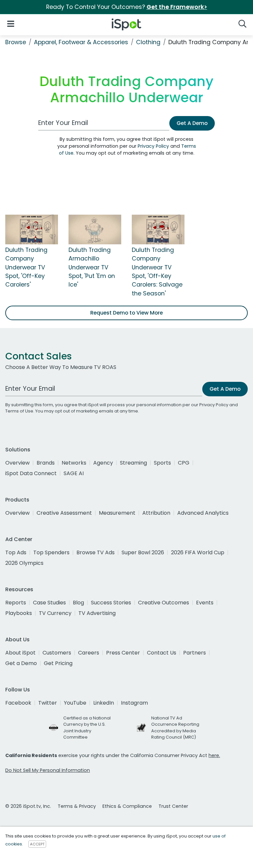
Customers (56, 652)
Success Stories (111, 602)
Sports (162, 463)
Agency (103, 463)
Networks (74, 463)
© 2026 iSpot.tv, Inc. (28, 806)
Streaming (133, 463)
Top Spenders (51, 552)
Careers (88, 652)
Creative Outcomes (163, 602)
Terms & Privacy (77, 806)
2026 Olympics (24, 563)
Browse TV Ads (95, 552)
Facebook (18, 703)
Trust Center (173, 806)
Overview (17, 463)
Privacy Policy (153, 146)
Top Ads (15, 552)
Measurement (117, 513)
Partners (194, 652)
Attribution (156, 513)
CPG (183, 463)
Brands (46, 463)
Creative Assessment (64, 513)
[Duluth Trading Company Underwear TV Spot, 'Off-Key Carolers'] (31, 229)
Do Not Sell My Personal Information (47, 770)
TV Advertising (97, 613)
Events (204, 602)
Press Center (123, 652)
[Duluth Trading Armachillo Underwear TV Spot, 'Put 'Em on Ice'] (95, 229)
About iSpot (20, 652)
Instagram (134, 703)
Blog (78, 602)
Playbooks (18, 613)
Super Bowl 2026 (143, 552)
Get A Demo (192, 123)
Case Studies (49, 602)
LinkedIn (103, 703)
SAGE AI (74, 473)
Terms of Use (19, 411)
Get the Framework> (177, 7)
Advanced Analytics (203, 513)
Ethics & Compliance (127, 806)
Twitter (47, 703)
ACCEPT (37, 844)
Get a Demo (21, 663)
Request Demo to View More (126, 313)
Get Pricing (58, 663)
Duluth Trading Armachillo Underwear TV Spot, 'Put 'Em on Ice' (92, 267)
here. (214, 755)
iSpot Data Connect (31, 473)
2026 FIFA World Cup (197, 552)
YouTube (75, 703)
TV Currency (55, 613)
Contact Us (161, 652)
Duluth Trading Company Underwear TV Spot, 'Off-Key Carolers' (26, 267)
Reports (15, 602)
